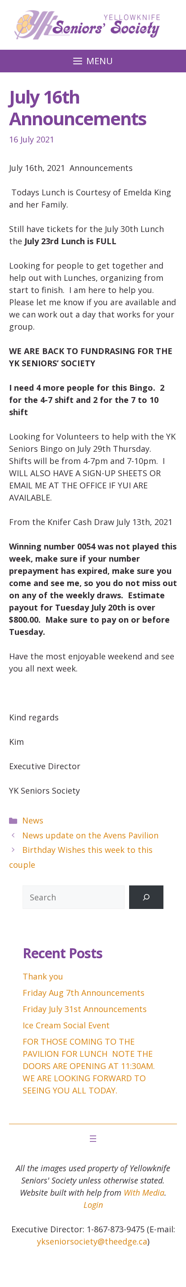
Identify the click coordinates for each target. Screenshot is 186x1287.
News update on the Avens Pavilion (90, 835)
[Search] (146, 897)
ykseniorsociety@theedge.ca (92, 1241)
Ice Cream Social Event (66, 1025)
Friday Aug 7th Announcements (83, 992)
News (32, 820)
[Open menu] (93, 1138)
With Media (144, 1192)
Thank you (43, 976)
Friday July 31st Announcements (85, 1008)
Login (93, 1204)
